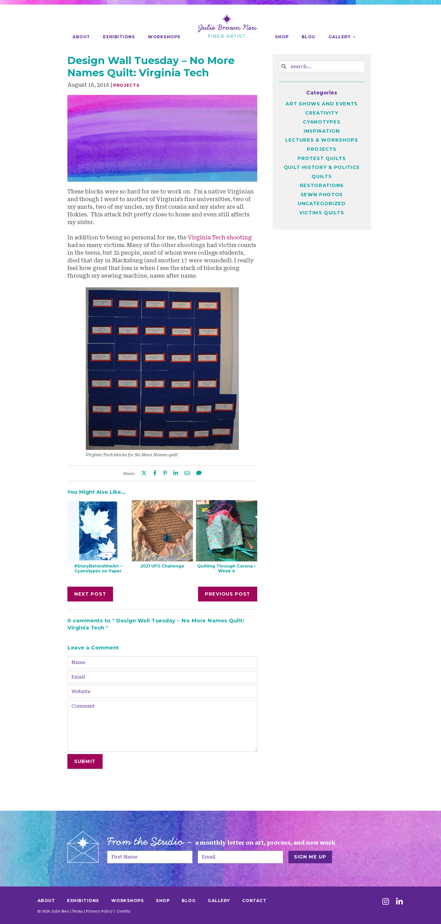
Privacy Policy (99, 911)
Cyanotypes (321, 122)
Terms (77, 911)
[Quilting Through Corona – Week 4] (226, 560)
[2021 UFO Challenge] (162, 560)
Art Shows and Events (322, 104)
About (81, 36)
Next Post (90, 594)
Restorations (322, 185)
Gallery (339, 36)
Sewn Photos (322, 195)
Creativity (321, 113)
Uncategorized (322, 203)
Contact (254, 900)
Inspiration (322, 131)
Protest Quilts (322, 158)
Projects (126, 85)
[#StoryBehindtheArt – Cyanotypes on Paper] (98, 560)
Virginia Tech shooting (220, 238)
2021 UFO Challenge (162, 566)
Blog (309, 36)
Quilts (322, 176)
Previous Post (227, 594)
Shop (282, 36)
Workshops (164, 36)
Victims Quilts (321, 213)
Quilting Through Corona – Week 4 (226, 568)
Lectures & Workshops (321, 140)
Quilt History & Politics (322, 167)
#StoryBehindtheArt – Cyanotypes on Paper (98, 568)
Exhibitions (119, 36)
